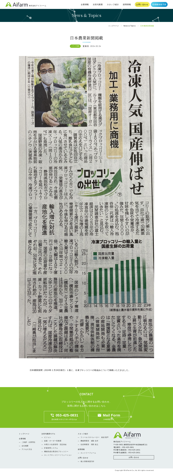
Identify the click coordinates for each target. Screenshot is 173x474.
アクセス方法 (27, 449)
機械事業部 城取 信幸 (89, 441)
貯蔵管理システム (51, 448)
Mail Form (108, 415)
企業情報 (85, 4)
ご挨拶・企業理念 (28, 442)
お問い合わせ (142, 4)
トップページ (113, 26)
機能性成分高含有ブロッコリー (56, 451)
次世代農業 (98, 4)
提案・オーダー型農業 (52, 441)
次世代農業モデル (48, 434)
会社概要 (25, 446)
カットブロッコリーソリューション (58, 455)
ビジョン (47, 437)
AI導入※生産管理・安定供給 (55, 444)
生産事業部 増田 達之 (89, 444)
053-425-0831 (64, 415)
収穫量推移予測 (159, 4)
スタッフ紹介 (113, 4)
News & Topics (130, 26)
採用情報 (127, 4)
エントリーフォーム (88, 453)
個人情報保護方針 (87, 461)
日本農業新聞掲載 (147, 26)
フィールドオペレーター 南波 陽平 (95, 437)
